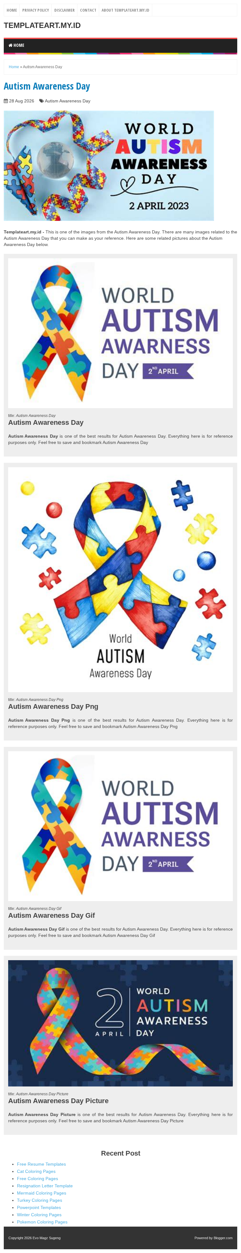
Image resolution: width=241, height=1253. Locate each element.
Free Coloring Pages (37, 1178)
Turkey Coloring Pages (39, 1200)
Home (12, 10)
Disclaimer (64, 10)
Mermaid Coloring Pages (41, 1193)
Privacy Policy (35, 10)
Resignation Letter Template (45, 1185)
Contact (88, 10)
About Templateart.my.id (125, 10)
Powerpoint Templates (39, 1207)
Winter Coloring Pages (39, 1214)
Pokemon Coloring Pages (42, 1221)
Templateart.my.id (42, 25)
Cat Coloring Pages (36, 1171)
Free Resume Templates (41, 1164)
